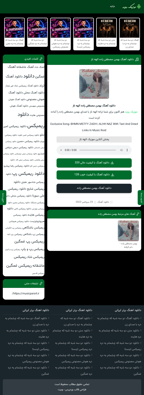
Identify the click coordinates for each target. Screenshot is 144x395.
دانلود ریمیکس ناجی (22, 209)
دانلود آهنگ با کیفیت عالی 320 (92, 163)
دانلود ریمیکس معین (21, 202)
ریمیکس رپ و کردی (12, 249)
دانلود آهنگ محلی (34, 92)
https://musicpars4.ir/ (25, 294)
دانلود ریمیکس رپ (28, 173)
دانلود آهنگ (103, 202)
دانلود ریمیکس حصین (28, 141)
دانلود (28, 76)
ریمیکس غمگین (19, 265)
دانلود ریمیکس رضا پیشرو (17, 166)
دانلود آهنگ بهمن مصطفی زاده (94, 188)
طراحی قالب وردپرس (75, 390)
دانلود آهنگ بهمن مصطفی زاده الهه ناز (112, 59)
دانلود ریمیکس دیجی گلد (25, 159)
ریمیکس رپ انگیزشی (13, 227)
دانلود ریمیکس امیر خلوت (28, 135)
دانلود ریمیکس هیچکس (19, 221)
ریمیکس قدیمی (38, 273)
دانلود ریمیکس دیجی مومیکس (26, 153)
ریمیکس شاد (35, 257)
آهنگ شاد (39, 67)
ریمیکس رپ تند (14, 234)
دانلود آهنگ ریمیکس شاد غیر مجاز (21, 86)
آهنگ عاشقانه (25, 67)
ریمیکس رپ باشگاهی (33, 234)
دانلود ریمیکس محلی (21, 196)
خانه (112, 6)
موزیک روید (131, 112)
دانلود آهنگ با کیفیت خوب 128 (92, 175)
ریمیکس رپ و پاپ (32, 249)
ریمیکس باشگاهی (33, 227)
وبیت (60, 390)
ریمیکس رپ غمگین (29, 241)
